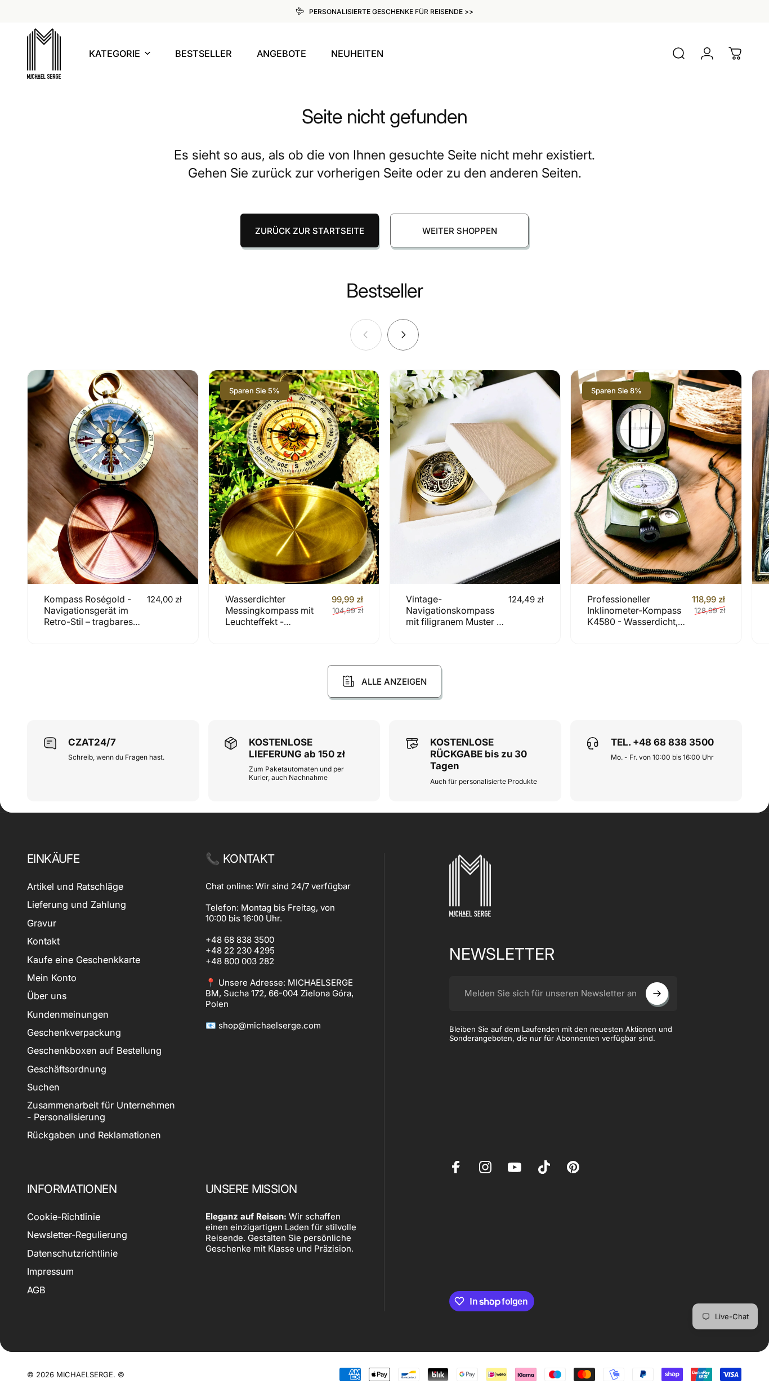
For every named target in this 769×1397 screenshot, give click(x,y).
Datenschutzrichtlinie (72, 1253)
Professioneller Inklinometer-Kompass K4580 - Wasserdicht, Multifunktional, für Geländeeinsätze (634, 621)
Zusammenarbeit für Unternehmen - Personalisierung (101, 1110)
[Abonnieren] (657, 993)
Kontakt (43, 941)
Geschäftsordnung (66, 1069)
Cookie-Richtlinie (63, 1216)
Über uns (46, 995)
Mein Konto (52, 977)
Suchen (43, 1087)
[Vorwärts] (403, 335)
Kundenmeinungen (68, 1014)
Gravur (41, 923)
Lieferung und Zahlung (76, 904)
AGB (36, 1290)
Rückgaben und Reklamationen (94, 1135)
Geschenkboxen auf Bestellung (94, 1050)
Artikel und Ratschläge (75, 886)
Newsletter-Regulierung (77, 1234)
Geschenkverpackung (74, 1032)
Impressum (50, 1271)
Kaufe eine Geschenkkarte (83, 959)
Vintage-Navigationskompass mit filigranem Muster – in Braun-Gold (453, 615)
